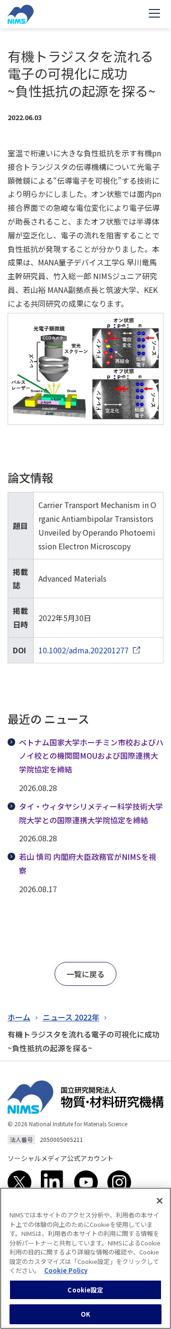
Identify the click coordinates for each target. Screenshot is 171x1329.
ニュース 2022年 (71, 1017)
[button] (85, 974)
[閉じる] (159, 1200)
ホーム (19, 1017)
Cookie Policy (65, 1270)
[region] (85, 1258)
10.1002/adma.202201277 (83, 650)
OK (85, 1314)
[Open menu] (154, 14)
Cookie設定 (85, 1289)
